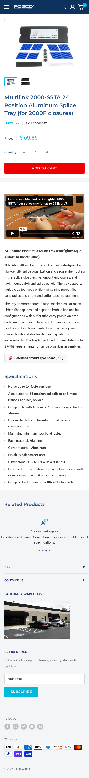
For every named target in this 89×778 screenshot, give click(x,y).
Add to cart (44, 168)
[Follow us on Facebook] (7, 727)
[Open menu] (6, 7)
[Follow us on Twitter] (16, 727)
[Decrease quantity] (24, 152)
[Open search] (64, 7)
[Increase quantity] (47, 152)
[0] (81, 7)
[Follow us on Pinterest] (24, 727)
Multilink (11, 123)
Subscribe (21, 692)
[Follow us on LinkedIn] (40, 727)
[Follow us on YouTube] (32, 727)
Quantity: (10, 152)
